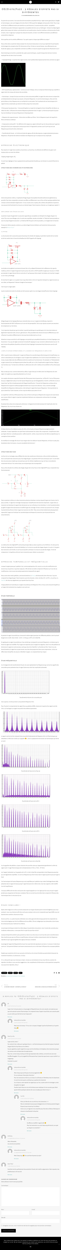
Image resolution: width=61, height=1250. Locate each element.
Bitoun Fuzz (10, 227)
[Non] (59, 1244)
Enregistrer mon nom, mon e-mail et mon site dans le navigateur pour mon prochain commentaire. (27, 1225)
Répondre (10, 1016)
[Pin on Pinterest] (59, 973)
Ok (30, 1246)
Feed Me (3, 580)
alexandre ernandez (27, 15)
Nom (3, 1209)
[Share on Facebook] (54, 973)
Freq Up (34, 575)
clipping (4, 972)
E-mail (34, 1209)
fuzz (16, 972)
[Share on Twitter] (56, 973)
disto (11, 972)
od (21, 972)
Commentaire (5, 1185)
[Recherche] (56, 2)
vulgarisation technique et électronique (15, 976)
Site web (3, 1217)
